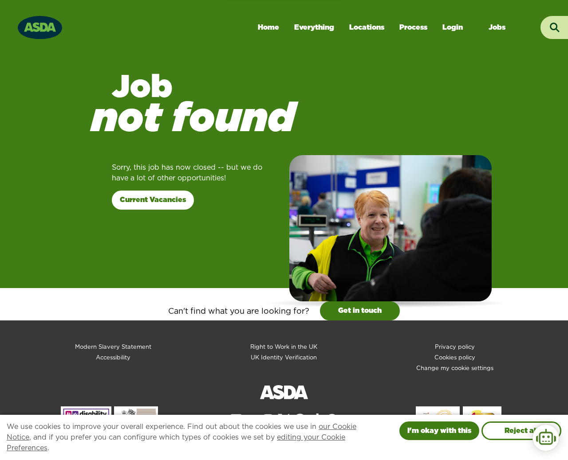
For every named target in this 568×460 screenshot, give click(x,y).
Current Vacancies (153, 199)
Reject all (521, 430)
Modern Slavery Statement (113, 346)
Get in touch (360, 310)
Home (268, 27)
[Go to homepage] (40, 26)
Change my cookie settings (454, 368)
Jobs (497, 27)
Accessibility (113, 357)
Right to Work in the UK (283, 346)
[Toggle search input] (554, 27)
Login (452, 27)
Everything (314, 27)
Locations (366, 27)
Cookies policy (454, 357)
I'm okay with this (439, 430)
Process (413, 27)
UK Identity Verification (284, 357)
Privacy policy (455, 346)
